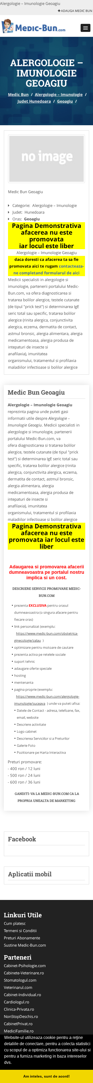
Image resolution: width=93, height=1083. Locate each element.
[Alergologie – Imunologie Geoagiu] (46, 159)
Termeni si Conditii (20, 930)
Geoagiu (65, 101)
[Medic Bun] (34, 25)
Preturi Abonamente (22, 937)
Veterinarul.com (18, 987)
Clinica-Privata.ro (19, 1009)
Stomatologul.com (20, 980)
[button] (85, 28)
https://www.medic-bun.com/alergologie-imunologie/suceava (46, 700)
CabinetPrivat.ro (18, 1023)
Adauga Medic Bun (76, 11)
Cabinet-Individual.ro (22, 994)
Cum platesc (15, 923)
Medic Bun (18, 94)
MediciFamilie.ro (19, 1031)
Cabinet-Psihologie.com (25, 965)
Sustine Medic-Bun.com (25, 945)
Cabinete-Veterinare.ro (24, 972)
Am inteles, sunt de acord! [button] (46, 1076)
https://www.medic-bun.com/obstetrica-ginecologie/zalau (46, 637)
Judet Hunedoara (34, 101)
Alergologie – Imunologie (59, 94)
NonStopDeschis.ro (21, 1016)
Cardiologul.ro (16, 1002)
